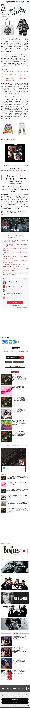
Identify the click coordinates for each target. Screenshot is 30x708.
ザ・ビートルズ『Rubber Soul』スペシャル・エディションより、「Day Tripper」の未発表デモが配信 (17, 477)
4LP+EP (18, 170)
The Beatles (9, 362)
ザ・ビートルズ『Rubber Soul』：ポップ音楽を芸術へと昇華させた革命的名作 (17, 489)
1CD (13, 170)
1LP (21, 170)
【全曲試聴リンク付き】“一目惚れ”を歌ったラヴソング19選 (17, 483)
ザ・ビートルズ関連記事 (9, 237)
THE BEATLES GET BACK (19, 362)
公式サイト (4, 214)
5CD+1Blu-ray (4, 170)
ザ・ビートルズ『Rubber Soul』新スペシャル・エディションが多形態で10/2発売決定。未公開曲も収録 (17, 510)
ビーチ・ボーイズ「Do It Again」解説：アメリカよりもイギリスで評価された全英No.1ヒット (17, 503)
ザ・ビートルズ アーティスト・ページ (13, 235)
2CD (10, 170)
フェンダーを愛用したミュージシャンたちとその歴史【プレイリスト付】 (17, 496)
